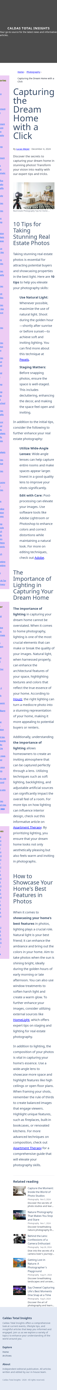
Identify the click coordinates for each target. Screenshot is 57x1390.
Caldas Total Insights (28, 28)
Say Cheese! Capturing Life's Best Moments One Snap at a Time (41, 1291)
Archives (7, 1355)
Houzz (17, 699)
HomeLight (21, 1020)
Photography (33, 71)
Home (21, 71)
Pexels (24, 359)
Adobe (39, 557)
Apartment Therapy (27, 827)
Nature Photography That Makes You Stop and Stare (40, 1215)
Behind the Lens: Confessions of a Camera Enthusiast (39, 1239)
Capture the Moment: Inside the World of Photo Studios (41, 1191)
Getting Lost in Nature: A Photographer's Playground (37, 1265)
